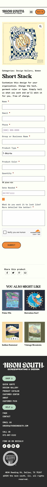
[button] (31, 12)
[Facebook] (13, 446)
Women (38, 71)
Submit (11, 245)
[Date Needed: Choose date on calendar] (3, 199)
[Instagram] (9, 446)
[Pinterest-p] (18, 446)
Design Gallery (24, 71)
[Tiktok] (4, 446)
